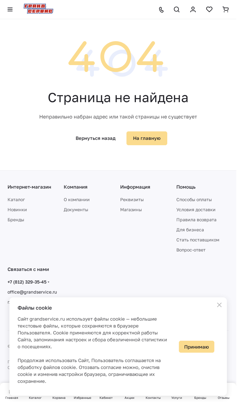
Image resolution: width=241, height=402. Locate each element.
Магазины (131, 209)
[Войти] (193, 9)
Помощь (185, 187)
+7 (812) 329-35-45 (27, 281)
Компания (76, 187)
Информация (135, 187)
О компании (77, 199)
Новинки (17, 209)
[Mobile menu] (10, 9)
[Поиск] (177, 9)
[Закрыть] (219, 305)
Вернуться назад (95, 138)
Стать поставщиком (197, 239)
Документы (76, 209)
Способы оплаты (194, 199)
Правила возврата (196, 219)
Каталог (16, 199)
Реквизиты (132, 199)
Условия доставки (196, 209)
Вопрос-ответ (191, 249)
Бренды (16, 219)
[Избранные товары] (209, 9)
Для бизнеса (190, 229)
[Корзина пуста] (225, 9)
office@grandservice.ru (32, 292)
